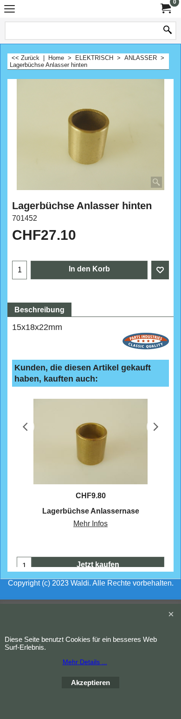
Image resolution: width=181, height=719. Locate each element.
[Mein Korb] (165, 8)
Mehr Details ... (85, 662)
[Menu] (9, 10)
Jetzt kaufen (98, 564)
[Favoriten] (160, 270)
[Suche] (167, 31)
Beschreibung (39, 310)
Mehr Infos (90, 524)
